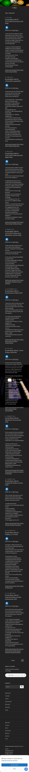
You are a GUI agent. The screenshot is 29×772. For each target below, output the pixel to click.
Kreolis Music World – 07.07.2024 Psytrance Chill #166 (14, 21)
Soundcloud (8, 701)
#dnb (6, 146)
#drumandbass (9, 410)
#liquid (14, 146)
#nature (20, 223)
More (17, 30)
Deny (14, 768)
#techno (19, 282)
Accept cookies (14, 765)
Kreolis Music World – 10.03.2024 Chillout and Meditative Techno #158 (13, 233)
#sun (18, 146)
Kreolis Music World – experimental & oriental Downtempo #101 (13, 597)
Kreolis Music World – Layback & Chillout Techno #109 (14, 483)
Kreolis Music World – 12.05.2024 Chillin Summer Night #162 (14, 155)
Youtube (7, 696)
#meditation (8, 282)
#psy (11, 71)
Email (6, 710)
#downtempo (8, 223)
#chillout (14, 71)
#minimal (7, 283)
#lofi (11, 587)
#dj (6, 70)
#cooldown (21, 472)
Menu (15, 7)
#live (18, 70)
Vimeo (7, 698)
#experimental (9, 343)
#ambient (7, 652)
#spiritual (13, 652)
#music (22, 70)
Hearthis (7, 707)
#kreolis (9, 70)
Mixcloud (7, 704)
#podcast (14, 70)
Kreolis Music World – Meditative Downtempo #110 (13, 420)
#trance (7, 71)
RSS (14, 30)
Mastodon (8, 693)
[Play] (7, 28)
